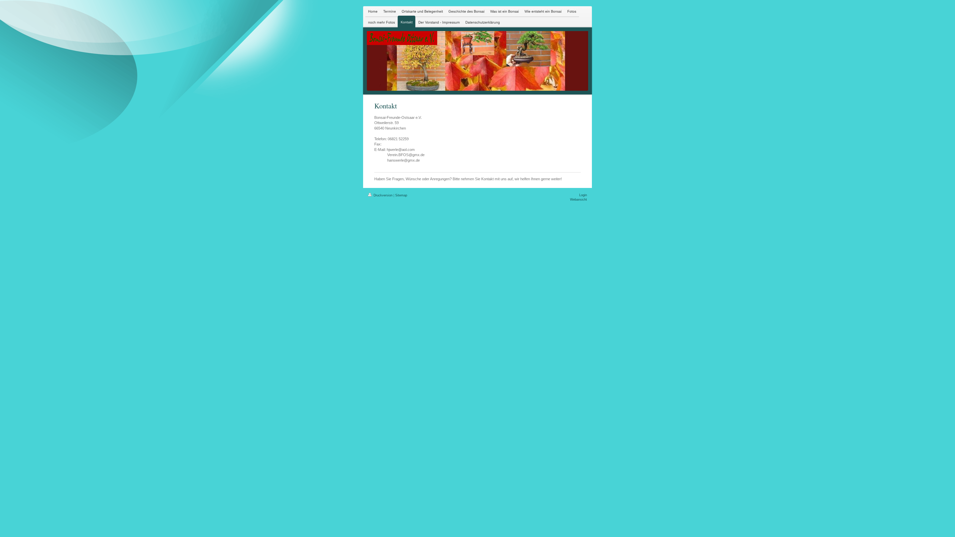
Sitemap (401, 195)
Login (583, 195)
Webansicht (578, 199)
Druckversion (383, 195)
